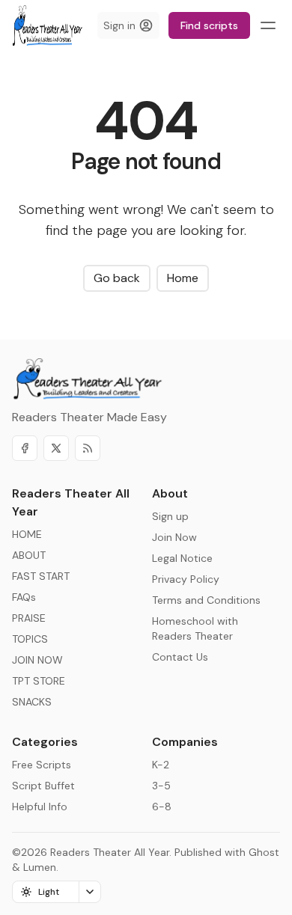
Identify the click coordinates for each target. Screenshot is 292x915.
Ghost (264, 852)
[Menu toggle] (268, 25)
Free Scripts (41, 764)
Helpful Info (39, 806)
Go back (117, 278)
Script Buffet (43, 785)
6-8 (161, 806)
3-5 (161, 785)
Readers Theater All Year (109, 852)
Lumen (39, 867)
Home (182, 278)
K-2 (160, 764)
